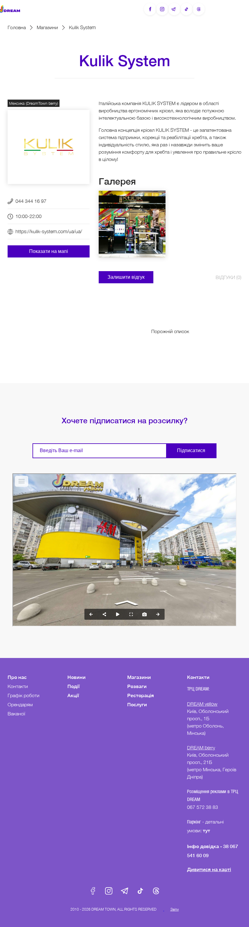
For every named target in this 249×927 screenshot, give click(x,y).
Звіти (174, 909)
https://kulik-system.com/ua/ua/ (48, 231)
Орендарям (20, 704)
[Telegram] (174, 9)
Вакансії (16, 713)
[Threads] (199, 9)
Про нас (17, 677)
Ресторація (140, 695)
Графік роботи (23, 695)
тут (207, 830)
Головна (17, 27)
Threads (156, 891)
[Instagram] (162, 9)
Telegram (124, 891)
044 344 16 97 (30, 201)
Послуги (137, 704)
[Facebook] (150, 9)
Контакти (18, 686)
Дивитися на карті (209, 869)
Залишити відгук (126, 277)
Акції (73, 695)
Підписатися (191, 450)
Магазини (47, 27)
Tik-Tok (140, 891)
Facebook (93, 891)
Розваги (137, 686)
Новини (76, 677)
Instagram (109, 891)
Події (73, 686)
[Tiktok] (186, 9)
